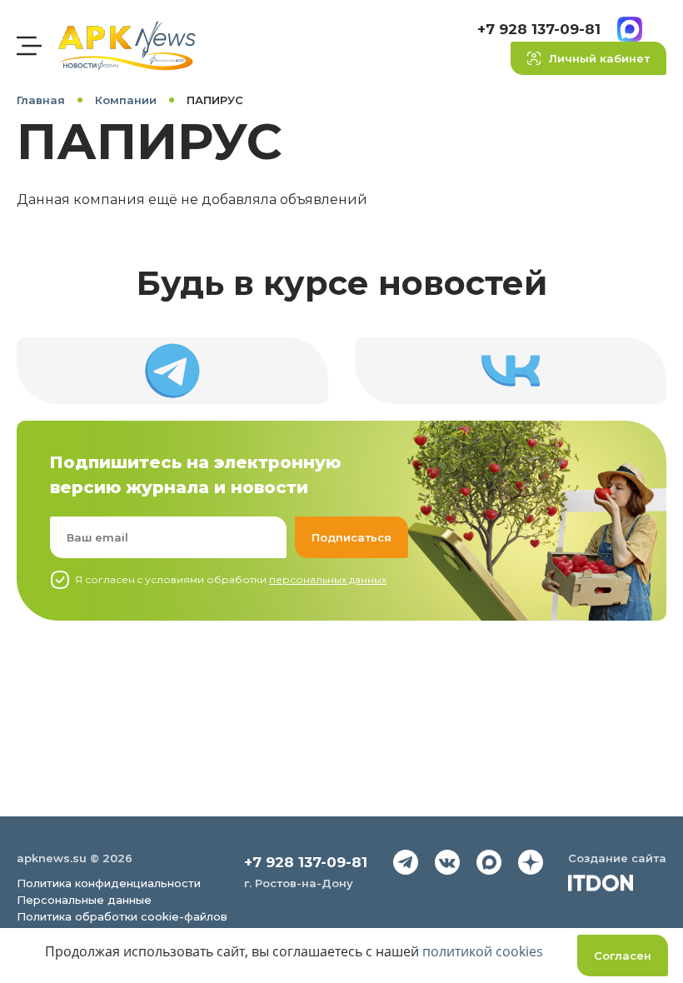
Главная (41, 100)
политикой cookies (482, 951)
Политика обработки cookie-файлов (122, 916)
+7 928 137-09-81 (539, 29)
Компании (126, 100)
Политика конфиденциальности (109, 883)
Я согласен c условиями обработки (230, 579)
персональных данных (327, 579)
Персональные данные (84, 899)
